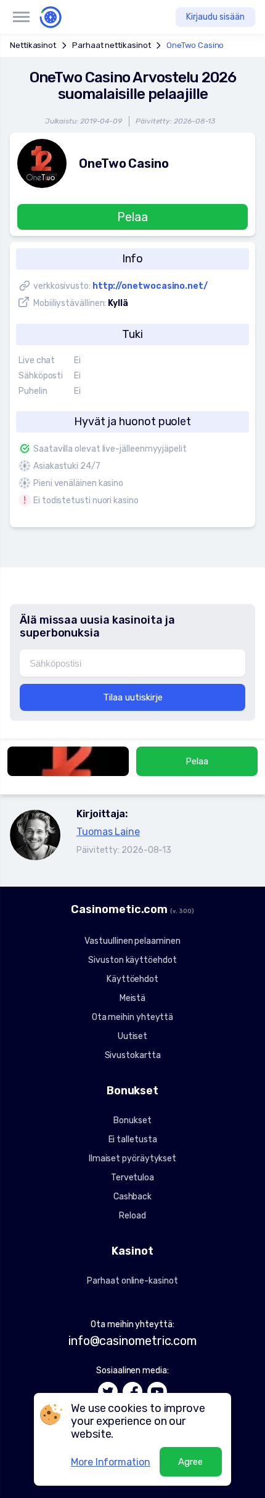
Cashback (132, 1196)
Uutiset (132, 1036)
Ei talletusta (132, 1139)
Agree (190, 1461)
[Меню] (21, 17)
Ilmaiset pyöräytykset (132, 1158)
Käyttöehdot (132, 979)
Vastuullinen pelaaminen (132, 941)
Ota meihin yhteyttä (132, 1017)
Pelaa (132, 217)
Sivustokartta (133, 1055)
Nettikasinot (33, 45)
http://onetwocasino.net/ (150, 286)
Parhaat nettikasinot (111, 45)
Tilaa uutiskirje (133, 697)
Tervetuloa (132, 1177)
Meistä (133, 998)
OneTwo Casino (195, 45)
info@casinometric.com (132, 1340)
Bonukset (132, 1120)
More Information (110, 1462)
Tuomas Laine (108, 831)
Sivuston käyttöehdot (132, 960)
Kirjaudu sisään (215, 17)
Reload (132, 1215)
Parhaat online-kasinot (132, 1281)
